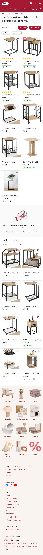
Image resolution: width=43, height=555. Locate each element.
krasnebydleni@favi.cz (16, 469)
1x (33, 58)
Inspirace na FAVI (12, 504)
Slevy (35, 454)
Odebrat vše (10, 232)
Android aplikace (14, 529)
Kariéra (8, 476)
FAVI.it (6, 546)
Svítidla (8, 419)
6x (12, 58)
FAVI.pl (13, 543)
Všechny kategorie (31, 9)
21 (18, 39)
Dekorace (13, 9)
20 (39, 39)
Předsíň (21, 454)
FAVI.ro (19, 543)
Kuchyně (35, 419)
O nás (8, 495)
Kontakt (8, 473)
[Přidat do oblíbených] (39, 139)
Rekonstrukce (22, 419)
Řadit (24, 28)
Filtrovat (36, 28)
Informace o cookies (13, 520)
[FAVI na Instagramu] (11, 485)
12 (18, 317)
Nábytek (5, 9)
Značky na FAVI (11, 501)
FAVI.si (6, 549)
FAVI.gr (35, 546)
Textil (20, 9)
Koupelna (7, 437)
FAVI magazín (11, 508)
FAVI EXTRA (10, 514)
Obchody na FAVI (12, 498)
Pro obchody (10, 511)
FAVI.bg (29, 546)
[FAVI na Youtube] (15, 485)
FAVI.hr (33, 543)
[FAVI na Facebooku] (7, 485)
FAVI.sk (6, 543)
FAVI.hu (26, 543)
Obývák (21, 437)
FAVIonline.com (9, 536)
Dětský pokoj (7, 455)
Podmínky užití (11, 517)
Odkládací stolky (17, 13)
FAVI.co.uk (20, 546)
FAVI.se (13, 546)
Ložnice (35, 437)
